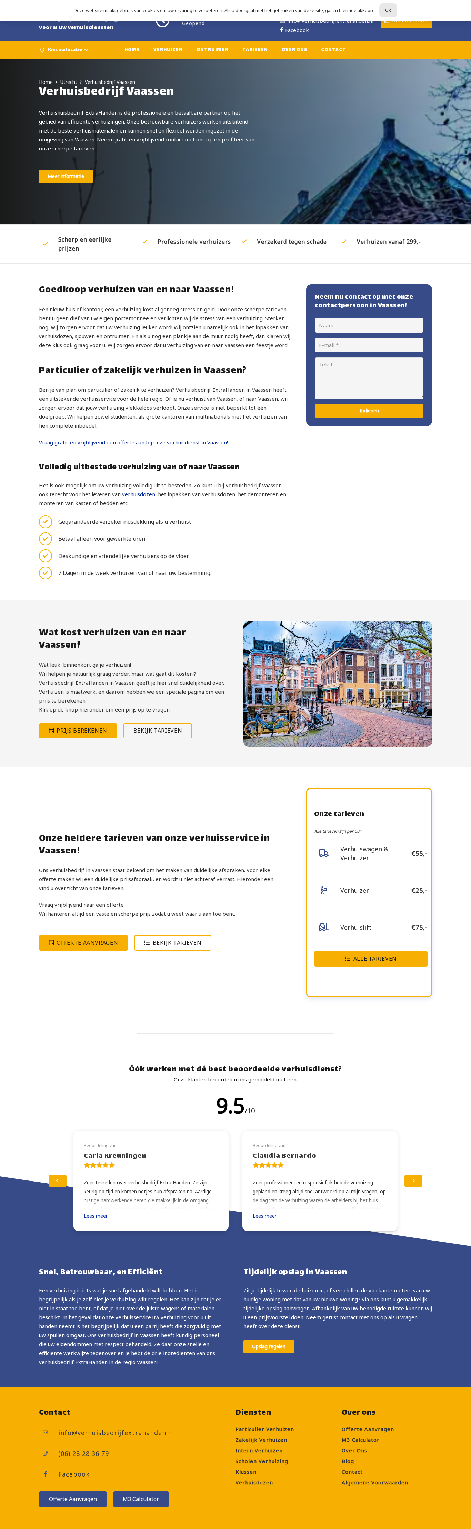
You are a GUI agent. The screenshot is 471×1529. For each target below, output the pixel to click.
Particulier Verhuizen (265, 1428)
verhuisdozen (138, 494)
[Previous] (58, 1181)
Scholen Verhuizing (262, 1461)
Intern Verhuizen (259, 1450)
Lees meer (96, 1216)
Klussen (246, 1471)
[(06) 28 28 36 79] (48, 1453)
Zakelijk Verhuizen (261, 1439)
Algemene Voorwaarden (375, 1482)
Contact (352, 1471)
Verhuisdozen (254, 1482)
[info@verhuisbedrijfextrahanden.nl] (48, 1432)
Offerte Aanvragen (368, 1428)
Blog (348, 1461)
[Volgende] (413, 1181)
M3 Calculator (361, 1439)
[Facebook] (48, 1474)
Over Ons (354, 1450)
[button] (63, 50)
